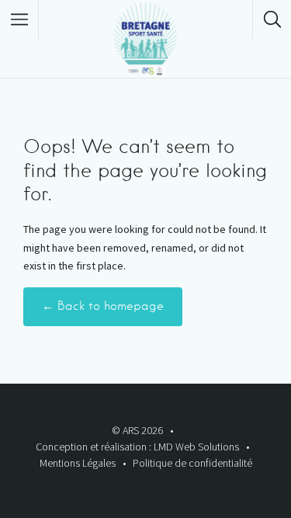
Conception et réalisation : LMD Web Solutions (137, 447)
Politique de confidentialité (192, 463)
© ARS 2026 (137, 430)
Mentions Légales (78, 463)
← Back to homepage (103, 306)
